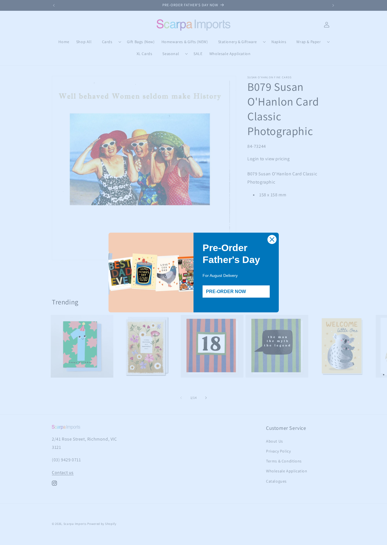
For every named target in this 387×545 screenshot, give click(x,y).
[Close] (272, 239)
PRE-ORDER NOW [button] (226, 291)
